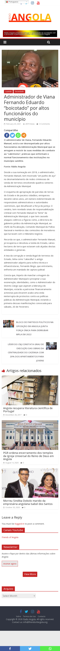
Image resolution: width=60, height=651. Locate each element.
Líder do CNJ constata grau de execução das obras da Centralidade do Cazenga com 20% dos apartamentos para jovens (26, 352)
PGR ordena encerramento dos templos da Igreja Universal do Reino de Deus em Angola (28, 456)
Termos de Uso (29, 616)
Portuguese (13, 2)
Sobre (18, 616)
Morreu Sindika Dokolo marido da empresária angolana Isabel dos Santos (28, 502)
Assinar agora (9, 563)
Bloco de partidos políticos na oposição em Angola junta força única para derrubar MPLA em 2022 (34, 328)
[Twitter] (12, 135)
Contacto (41, 616)
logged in (19, 523)
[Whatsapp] (18, 135)
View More (30, 574)
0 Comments (44, 124)
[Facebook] (6, 135)
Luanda (8, 91)
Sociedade (19, 91)
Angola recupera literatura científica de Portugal (28, 409)
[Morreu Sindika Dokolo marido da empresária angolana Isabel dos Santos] (30, 470)
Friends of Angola (10, 537)
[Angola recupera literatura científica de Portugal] (30, 377)
